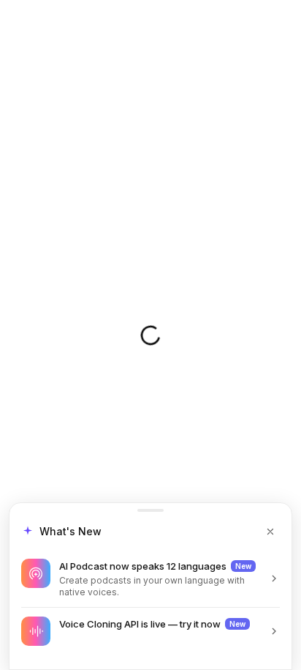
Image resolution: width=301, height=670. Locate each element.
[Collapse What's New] (270, 531)
